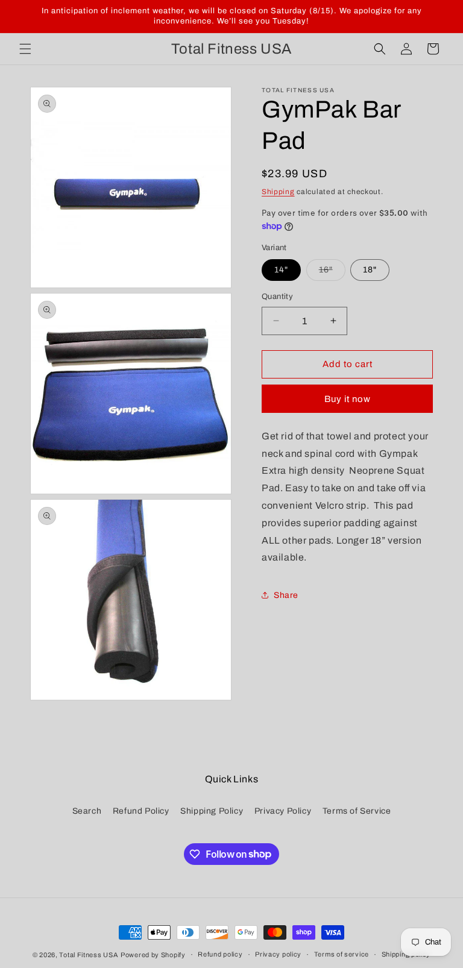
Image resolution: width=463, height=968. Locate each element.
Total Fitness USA (88, 954)
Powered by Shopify (153, 954)
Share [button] (286, 595)
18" (370, 269)
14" (281, 269)
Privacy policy (278, 954)
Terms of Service (357, 811)
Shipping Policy (211, 811)
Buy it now (347, 399)
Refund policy (220, 954)
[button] (25, 49)
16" (332, 273)
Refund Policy (141, 811)
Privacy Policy (282, 811)
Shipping (278, 191)
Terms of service (341, 954)
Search (87, 811)
